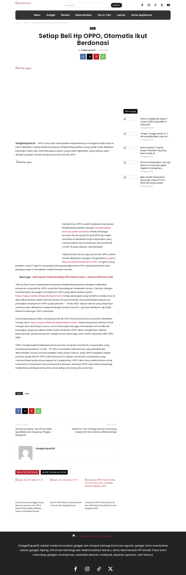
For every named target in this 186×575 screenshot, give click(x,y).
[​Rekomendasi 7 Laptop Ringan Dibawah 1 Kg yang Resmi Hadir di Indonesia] (131, 151)
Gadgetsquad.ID (88, 50)
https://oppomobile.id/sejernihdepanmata (38, 295)
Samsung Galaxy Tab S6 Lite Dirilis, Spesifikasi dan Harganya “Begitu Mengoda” (33, 431)
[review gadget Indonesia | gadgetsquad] (93, 536)
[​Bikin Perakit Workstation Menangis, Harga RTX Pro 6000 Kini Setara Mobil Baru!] (131, 181)
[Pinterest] (96, 57)
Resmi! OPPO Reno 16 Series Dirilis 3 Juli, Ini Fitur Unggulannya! (66, 504)
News (25, 22)
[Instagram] (149, 5)
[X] (162, 5)
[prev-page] (17, 517)
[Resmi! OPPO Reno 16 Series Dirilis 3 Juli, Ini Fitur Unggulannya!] (66, 489)
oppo (27, 393)
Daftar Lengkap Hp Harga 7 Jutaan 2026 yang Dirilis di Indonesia (154, 121)
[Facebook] (142, 5)
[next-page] (22, 517)
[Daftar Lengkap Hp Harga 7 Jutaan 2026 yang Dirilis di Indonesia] (131, 122)
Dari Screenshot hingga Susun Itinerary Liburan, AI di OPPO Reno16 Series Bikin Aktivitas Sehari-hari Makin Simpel (29, 507)
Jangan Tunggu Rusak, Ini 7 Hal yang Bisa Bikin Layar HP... (154, 135)
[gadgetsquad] (32, 5)
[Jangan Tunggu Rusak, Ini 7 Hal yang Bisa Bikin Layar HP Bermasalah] (131, 137)
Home (18, 22)
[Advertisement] (37, 241)
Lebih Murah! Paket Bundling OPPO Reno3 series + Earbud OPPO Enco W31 (72, 276)
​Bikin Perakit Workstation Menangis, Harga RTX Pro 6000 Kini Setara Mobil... (152, 180)
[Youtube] (168, 5)
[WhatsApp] (103, 57)
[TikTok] (155, 5)
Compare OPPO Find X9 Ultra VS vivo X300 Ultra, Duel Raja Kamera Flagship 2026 (100, 505)
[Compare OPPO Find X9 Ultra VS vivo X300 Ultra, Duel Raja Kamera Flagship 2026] (101, 489)
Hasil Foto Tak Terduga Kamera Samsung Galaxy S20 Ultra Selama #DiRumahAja (94, 430)
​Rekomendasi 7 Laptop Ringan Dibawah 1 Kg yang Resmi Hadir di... (153, 150)
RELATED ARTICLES (27, 472)
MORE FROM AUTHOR (54, 472)
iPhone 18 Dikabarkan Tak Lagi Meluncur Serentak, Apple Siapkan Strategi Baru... (155, 165)
